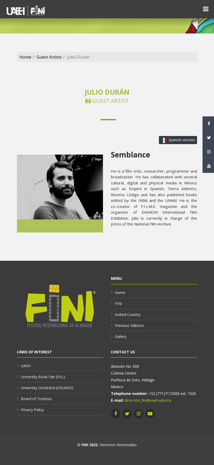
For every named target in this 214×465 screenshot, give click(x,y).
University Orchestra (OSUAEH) (47, 387)
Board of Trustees (36, 398)
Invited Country (127, 314)
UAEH (26, 365)
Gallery (120, 336)
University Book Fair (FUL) (43, 376)
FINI (118, 303)
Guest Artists (49, 57)
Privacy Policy (32, 409)
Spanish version (182, 139)
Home (25, 57)
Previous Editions (129, 325)
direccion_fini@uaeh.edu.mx (148, 400)
